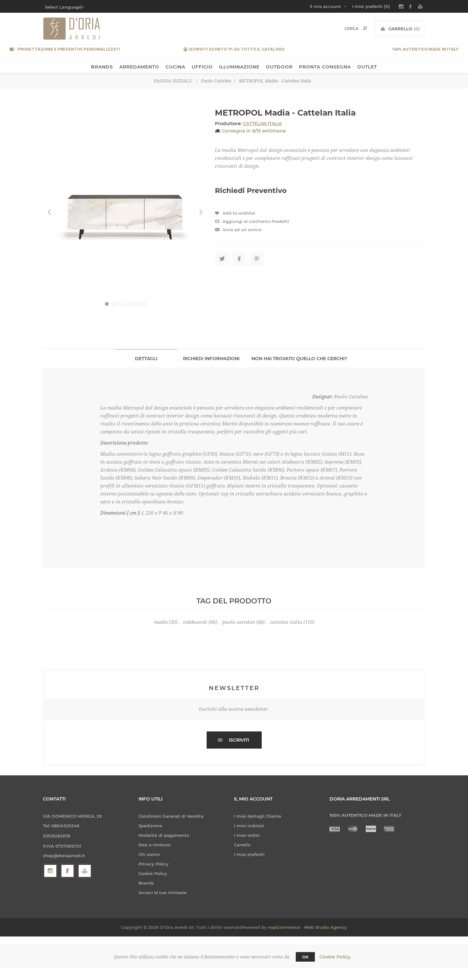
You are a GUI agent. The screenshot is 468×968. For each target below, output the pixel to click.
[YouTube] (85, 871)
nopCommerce (284, 927)
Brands (146, 883)
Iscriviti (239, 740)
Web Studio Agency (325, 927)
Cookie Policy (152, 873)
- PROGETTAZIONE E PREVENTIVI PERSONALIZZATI (67, 49)
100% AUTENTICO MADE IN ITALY (425, 49)
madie (161, 622)
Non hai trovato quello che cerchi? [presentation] (299, 358)
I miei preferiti (249, 854)
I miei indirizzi (249, 825)
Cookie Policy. (335, 957)
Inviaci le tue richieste (162, 892)
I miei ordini (247, 835)
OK (305, 956)
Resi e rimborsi (154, 844)
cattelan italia (286, 622)
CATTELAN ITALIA (262, 123)
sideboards (195, 622)
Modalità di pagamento (163, 835)
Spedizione (150, 825)
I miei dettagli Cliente (257, 816)
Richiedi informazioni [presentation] (211, 358)
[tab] (146, 358)
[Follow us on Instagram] (50, 871)
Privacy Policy (153, 863)
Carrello (242, 844)
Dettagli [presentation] (146, 358)
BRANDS (102, 67)
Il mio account (325, 6)
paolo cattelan (238, 622)
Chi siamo (149, 854)
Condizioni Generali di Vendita (170, 816)
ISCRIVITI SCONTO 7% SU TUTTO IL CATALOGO (236, 49)
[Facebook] (67, 871)
